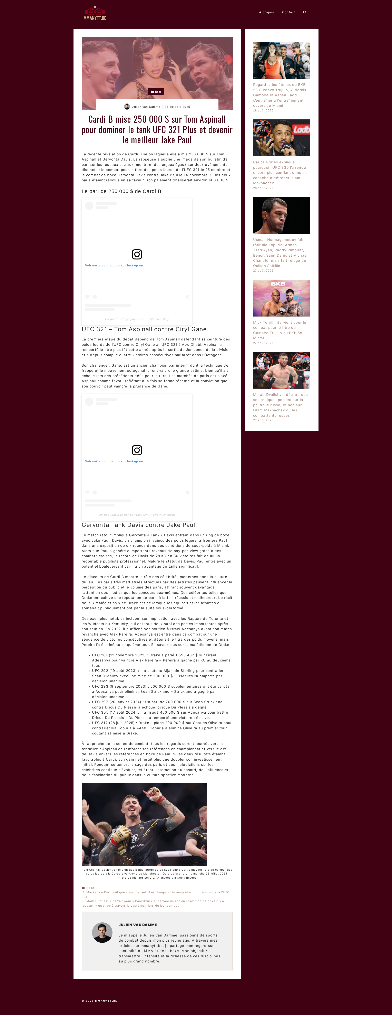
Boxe (90, 887)
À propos (266, 12)
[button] (304, 12)
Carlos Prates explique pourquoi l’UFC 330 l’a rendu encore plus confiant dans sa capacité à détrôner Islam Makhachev (280, 172)
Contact (288, 12)
